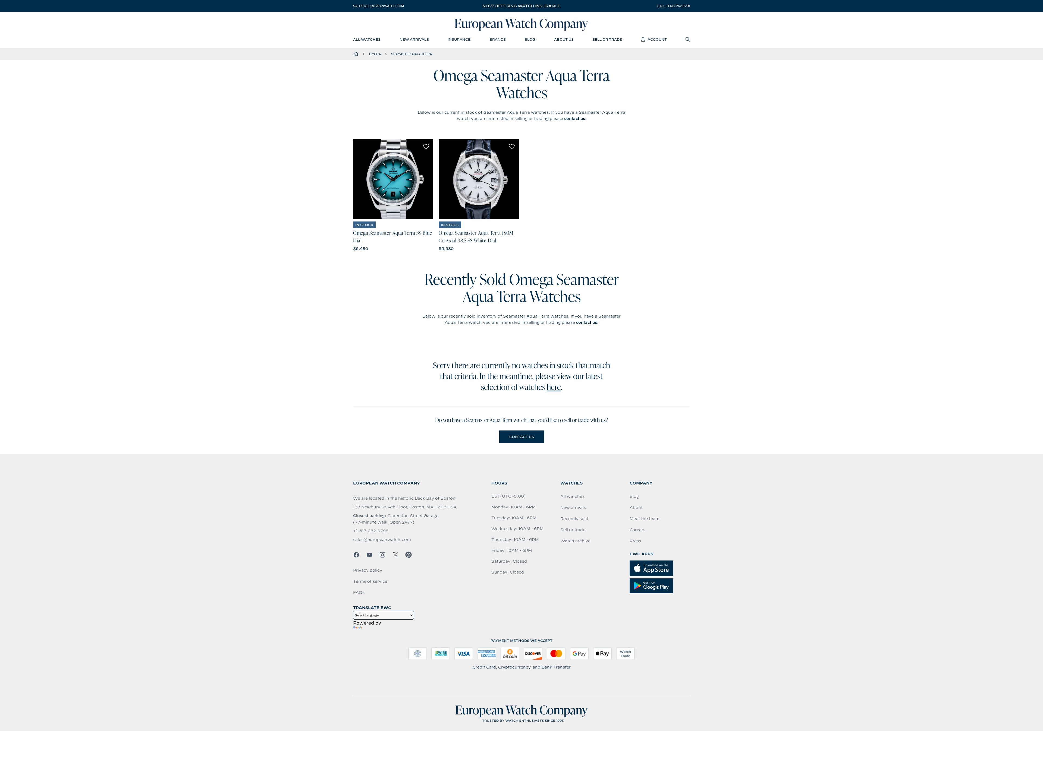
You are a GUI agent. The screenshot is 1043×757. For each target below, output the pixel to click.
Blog (634, 496)
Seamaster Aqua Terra (411, 54)
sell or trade (607, 39)
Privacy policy (367, 570)
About (636, 507)
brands (497, 39)
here (554, 388)
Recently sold (574, 519)
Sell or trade (572, 530)
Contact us (521, 437)
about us (564, 39)
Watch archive (575, 541)
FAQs (359, 592)
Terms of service (370, 581)
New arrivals (573, 507)
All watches (572, 496)
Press (635, 541)
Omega (375, 54)
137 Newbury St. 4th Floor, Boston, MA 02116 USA (405, 507)
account (657, 39)
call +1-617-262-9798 (673, 6)
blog (529, 39)
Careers (637, 530)
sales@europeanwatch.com (378, 6)
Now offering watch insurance (521, 6)
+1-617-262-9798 (370, 531)
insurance (459, 39)
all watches (367, 39)
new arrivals (414, 39)
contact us (574, 118)
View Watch (393, 179)
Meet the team (644, 519)
